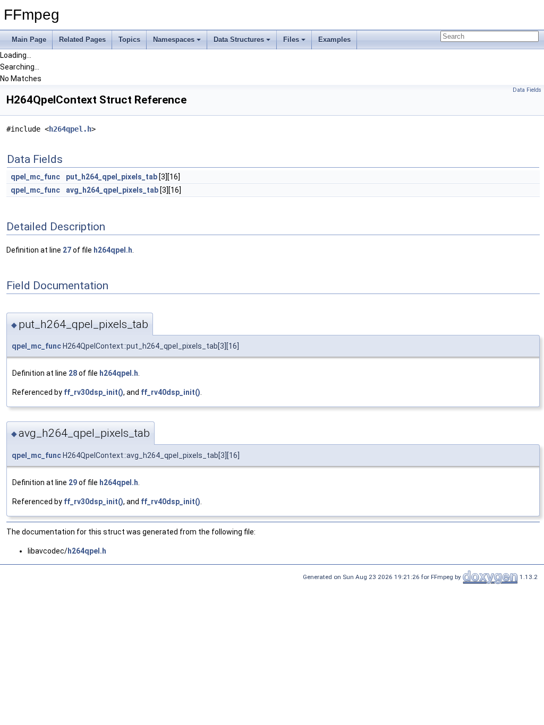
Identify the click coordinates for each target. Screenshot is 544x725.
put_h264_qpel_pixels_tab (111, 176)
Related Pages (82, 40)
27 (67, 250)
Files (291, 40)
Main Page (29, 40)
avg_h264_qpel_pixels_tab (112, 190)
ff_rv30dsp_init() (93, 392)
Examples (334, 40)
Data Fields (527, 90)
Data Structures (239, 40)
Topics (129, 40)
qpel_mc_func (35, 176)
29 (73, 482)
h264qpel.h (70, 129)
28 (73, 373)
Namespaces (173, 40)
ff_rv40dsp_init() (170, 392)
